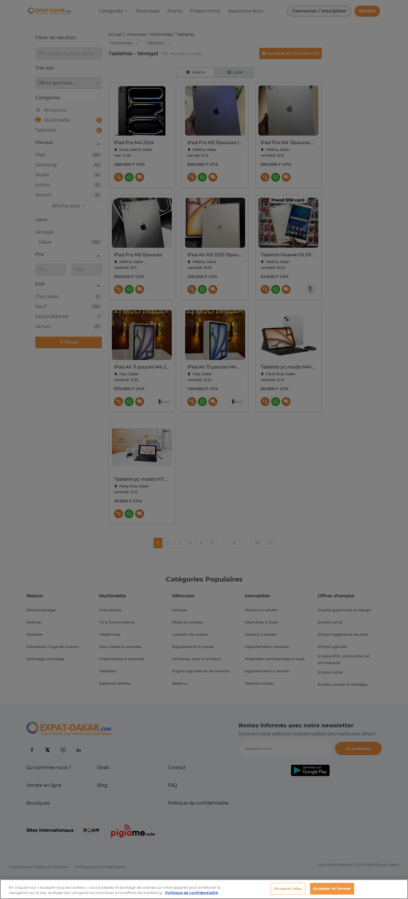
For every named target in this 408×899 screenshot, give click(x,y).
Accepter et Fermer (332, 888)
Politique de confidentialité (191, 893)
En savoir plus (288, 888)
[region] (204, 889)
